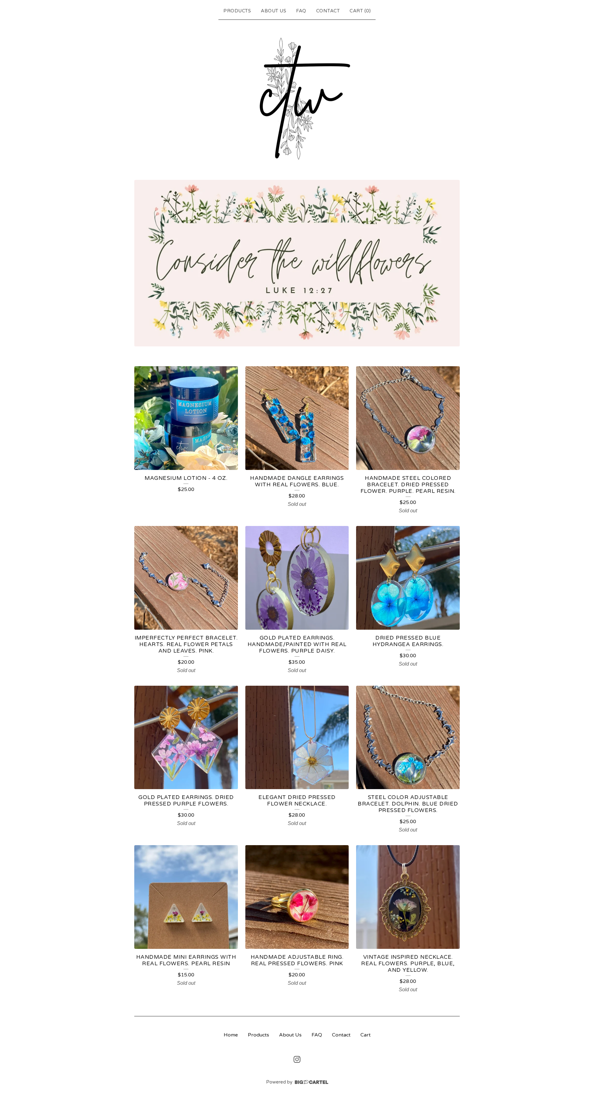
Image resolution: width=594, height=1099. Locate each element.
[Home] (297, 98)
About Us (273, 11)
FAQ (301, 11)
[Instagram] (297, 1059)
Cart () (360, 11)
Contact (328, 11)
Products (237, 11)
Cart (365, 1035)
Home (231, 1035)
